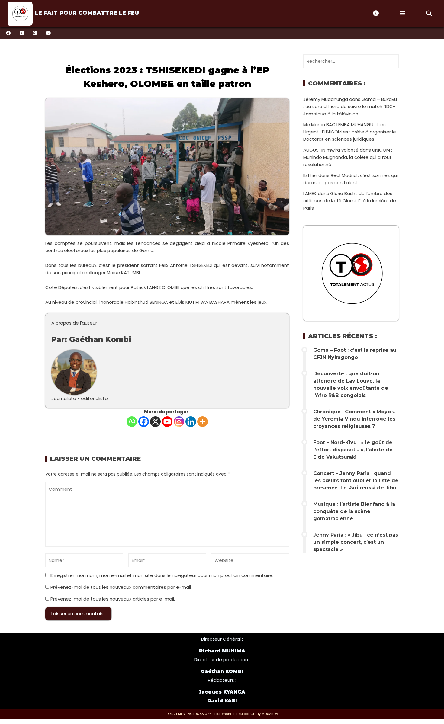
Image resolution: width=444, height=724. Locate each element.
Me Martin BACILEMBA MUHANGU (338, 124)
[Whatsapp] (132, 421)
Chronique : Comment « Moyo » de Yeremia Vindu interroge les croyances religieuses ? (354, 419)
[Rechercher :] (351, 61)
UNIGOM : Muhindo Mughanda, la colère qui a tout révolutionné (347, 157)
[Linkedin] (190, 421)
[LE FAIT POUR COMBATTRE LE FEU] (19, 14)
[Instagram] (179, 421)
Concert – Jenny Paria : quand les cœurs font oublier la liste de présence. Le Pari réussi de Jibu (355, 480)
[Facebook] (143, 421)
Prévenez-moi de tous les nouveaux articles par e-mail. (112, 599)
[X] (155, 421)
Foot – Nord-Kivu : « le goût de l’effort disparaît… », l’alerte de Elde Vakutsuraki (353, 450)
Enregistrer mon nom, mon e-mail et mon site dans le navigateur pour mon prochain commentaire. (161, 575)
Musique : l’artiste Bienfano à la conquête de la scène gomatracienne (354, 511)
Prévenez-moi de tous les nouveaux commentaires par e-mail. (121, 587)
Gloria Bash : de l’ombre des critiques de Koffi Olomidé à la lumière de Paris (349, 200)
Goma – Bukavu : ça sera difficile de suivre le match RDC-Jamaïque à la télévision (350, 106)
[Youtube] (167, 421)
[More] (202, 421)
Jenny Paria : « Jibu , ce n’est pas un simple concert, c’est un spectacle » (355, 542)
